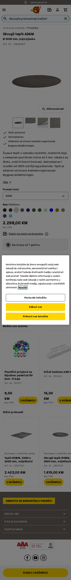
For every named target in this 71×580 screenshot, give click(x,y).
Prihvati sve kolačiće (35, 316)
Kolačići (23, 287)
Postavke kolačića (35, 297)
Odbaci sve (35, 306)
